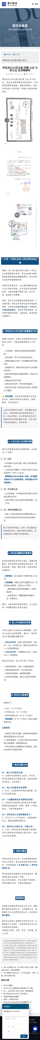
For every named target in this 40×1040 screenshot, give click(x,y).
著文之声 (16, 54)
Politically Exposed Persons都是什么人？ (18, 1002)
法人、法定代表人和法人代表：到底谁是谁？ (18, 991)
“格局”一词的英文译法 (10, 999)
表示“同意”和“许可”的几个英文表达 (15, 994)
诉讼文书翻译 (8, 985)
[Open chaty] (35, 1029)
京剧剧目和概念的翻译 (11, 996)
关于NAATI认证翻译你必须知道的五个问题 (18, 988)
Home (8, 54)
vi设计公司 (35, 1033)
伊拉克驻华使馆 (22, 514)
